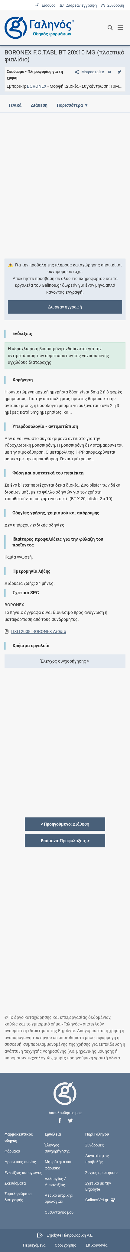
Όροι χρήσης (65, 1245)
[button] (60, 1120)
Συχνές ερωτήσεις (101, 1172)
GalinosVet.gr (96, 1200)
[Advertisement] (65, 182)
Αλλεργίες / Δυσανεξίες (55, 1181)
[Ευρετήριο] (109, 72)
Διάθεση (39, 105)
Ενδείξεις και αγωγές (23, 1172)
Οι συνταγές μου (59, 1212)
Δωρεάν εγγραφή (81, 5)
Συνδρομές (94, 1145)
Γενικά (15, 105)
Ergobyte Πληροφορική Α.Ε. (70, 1235)
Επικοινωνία (96, 1245)
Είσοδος (48, 5)
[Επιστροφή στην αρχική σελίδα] (65, 1099)
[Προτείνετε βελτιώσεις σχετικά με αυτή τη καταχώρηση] (119, 72)
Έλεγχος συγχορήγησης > (65, 661)
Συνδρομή (114, 5)
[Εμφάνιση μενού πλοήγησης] (120, 28)
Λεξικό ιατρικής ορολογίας (59, 1198)
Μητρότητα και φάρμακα (58, 1164)
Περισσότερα (70, 105)
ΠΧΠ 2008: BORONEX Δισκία (38, 631)
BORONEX (37, 86)
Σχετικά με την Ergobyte (98, 1186)
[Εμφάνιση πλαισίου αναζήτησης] (110, 28)
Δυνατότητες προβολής (97, 1158)
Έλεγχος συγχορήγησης (57, 1148)
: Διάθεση (65, 824)
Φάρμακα (12, 1151)
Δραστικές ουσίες (20, 1161)
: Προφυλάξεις (65, 840)
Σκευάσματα (15, 1183)
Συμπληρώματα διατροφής (18, 1197)
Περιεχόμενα (34, 1245)
